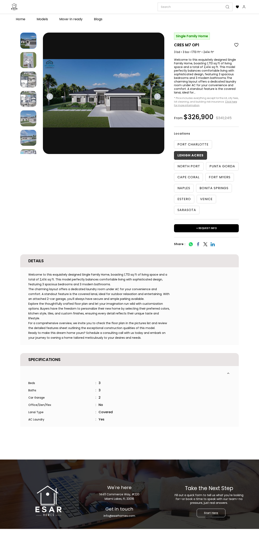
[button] (237, 7)
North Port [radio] (188, 166)
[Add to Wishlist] (236, 44)
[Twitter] (205, 244)
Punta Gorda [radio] (222, 166)
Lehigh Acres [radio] (190, 155)
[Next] (157, 96)
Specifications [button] (44, 359)
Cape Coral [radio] (188, 177)
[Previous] (50, 96)
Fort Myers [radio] (219, 177)
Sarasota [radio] (186, 210)
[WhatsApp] (191, 244)
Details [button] (36, 261)
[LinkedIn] (213, 244)
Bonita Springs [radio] (214, 188)
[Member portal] (244, 7)
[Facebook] (198, 244)
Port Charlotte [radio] (193, 144)
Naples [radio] (183, 188)
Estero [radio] (184, 199)
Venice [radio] (206, 199)
